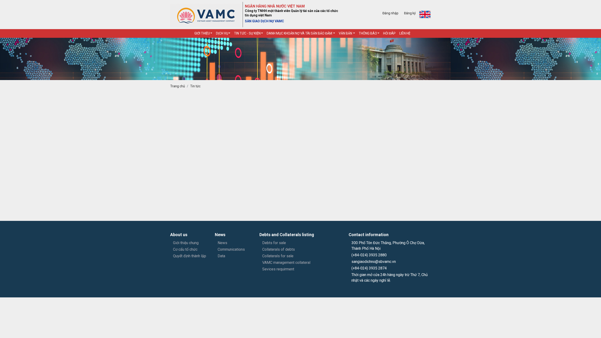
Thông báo (368, 33)
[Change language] (425, 14)
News (222, 243)
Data (221, 256)
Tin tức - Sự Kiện (247, 33)
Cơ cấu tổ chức (185, 249)
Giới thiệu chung (186, 243)
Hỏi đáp (389, 33)
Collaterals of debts (278, 249)
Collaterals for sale (277, 256)
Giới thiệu (202, 33)
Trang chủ (177, 86)
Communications (231, 249)
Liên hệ (404, 33)
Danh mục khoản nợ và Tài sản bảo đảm (300, 33)
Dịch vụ (222, 33)
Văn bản (346, 33)
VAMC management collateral (286, 262)
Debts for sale (274, 243)
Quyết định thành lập (189, 256)
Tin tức (195, 86)
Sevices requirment (278, 269)
